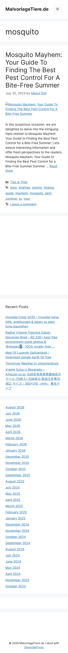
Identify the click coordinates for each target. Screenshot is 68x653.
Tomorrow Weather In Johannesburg (31, 363)
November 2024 (17, 531)
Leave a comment (23, 204)
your (27, 198)
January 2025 (15, 518)
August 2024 (14, 549)
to (20, 198)
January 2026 (15, 450)
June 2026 (13, 419)
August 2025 (14, 481)
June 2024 (13, 561)
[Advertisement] (34, 256)
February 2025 (16, 512)
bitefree (24, 187)
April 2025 (12, 500)
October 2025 (15, 469)
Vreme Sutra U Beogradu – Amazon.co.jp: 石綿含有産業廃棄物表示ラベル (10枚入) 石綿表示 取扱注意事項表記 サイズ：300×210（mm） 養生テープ (33, 379)
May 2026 (12, 426)
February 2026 (16, 444)
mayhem (21, 193)
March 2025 (14, 506)
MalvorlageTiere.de (27, 9)
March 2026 (14, 438)
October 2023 (15, 586)
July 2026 (12, 413)
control (37, 187)
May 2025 (12, 494)
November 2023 (17, 580)
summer (11, 198)
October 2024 (15, 537)
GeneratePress (34, 647)
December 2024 (17, 524)
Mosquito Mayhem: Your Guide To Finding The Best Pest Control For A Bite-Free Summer (33, 70)
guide (9, 193)
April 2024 (12, 574)
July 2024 (12, 555)
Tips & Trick (18, 182)
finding (49, 187)
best (13, 187)
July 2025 (12, 487)
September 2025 (17, 475)
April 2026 (12, 432)
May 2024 (12, 568)
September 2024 (17, 543)
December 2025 (17, 456)
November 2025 (17, 463)
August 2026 (14, 407)
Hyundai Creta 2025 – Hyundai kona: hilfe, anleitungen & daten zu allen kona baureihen (32, 321)
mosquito (36, 193)
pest (48, 193)
